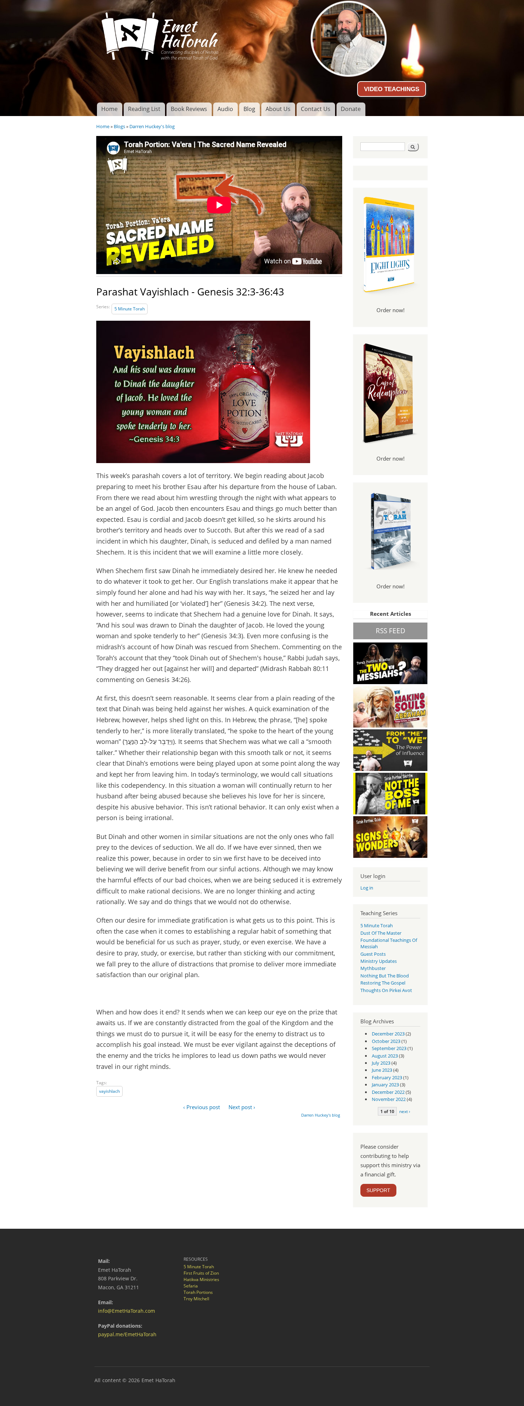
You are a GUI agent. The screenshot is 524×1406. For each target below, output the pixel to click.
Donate (351, 109)
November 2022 (389, 1099)
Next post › (241, 1107)
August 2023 (385, 1056)
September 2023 (389, 1048)
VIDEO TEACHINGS (391, 89)
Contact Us (315, 109)
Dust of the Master (380, 933)
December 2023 (388, 1033)
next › (404, 1111)
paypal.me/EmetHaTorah (127, 1334)
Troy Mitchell (196, 1299)
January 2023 (385, 1084)
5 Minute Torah (129, 309)
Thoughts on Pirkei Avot (386, 990)
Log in (366, 888)
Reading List (144, 109)
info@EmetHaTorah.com (126, 1310)
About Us (278, 109)
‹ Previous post (201, 1107)
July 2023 (381, 1063)
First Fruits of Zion (201, 1273)
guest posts (373, 954)
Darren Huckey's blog (152, 126)
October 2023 (386, 1041)
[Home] (262, 33)
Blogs (119, 126)
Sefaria (191, 1286)
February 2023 (387, 1077)
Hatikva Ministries (201, 1279)
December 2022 (388, 1092)
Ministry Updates (378, 961)
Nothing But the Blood (384, 975)
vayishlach (109, 1091)
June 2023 (382, 1070)
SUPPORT (378, 1190)
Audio (225, 109)
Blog (249, 109)
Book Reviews (189, 109)
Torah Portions (198, 1292)
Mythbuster (373, 968)
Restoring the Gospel (382, 983)
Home (109, 109)
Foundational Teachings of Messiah (388, 943)
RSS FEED (390, 630)
